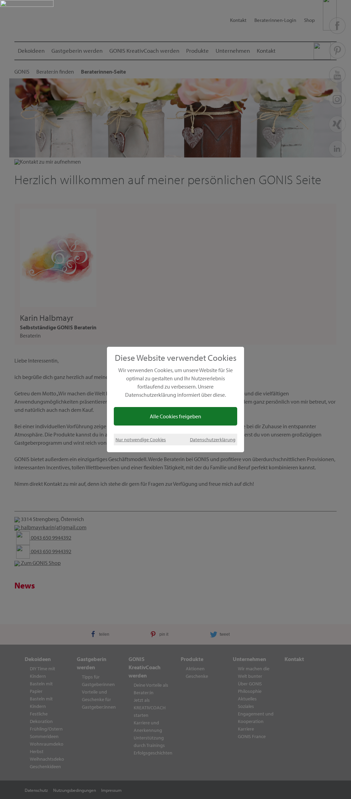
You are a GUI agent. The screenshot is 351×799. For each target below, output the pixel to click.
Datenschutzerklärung (212, 439)
